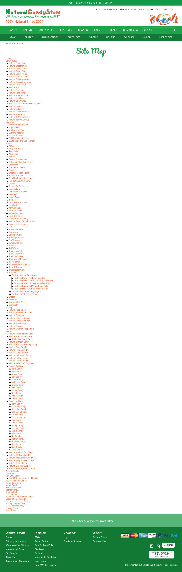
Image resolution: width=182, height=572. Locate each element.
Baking (27, 30)
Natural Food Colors (17, 85)
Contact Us (11, 537)
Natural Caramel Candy (19, 76)
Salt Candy (16, 444)
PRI (10, 227)
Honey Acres (14, 197)
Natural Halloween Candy (20, 355)
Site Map (18, 43)
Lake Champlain (16, 216)
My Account (146, 9)
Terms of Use (99, 541)
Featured (66, 30)
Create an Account (72, 541)
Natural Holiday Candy (18, 358)
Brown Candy (17, 374)
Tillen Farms (14, 262)
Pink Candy (16, 388)
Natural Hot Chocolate (18, 95)
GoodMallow (14, 189)
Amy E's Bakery (16, 148)
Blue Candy (17, 371)
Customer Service (106, 9)
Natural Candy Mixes (18, 74)
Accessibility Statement (17, 561)
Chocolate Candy (19, 409)
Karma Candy (15, 208)
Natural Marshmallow (18, 323)
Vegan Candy (12, 485)
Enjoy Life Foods (16, 175)
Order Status (128, 9)
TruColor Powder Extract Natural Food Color (33, 281)
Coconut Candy (18, 417)
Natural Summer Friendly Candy (23, 344)
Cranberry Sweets (17, 167)
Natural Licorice (16, 106)
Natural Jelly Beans (17, 98)
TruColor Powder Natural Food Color (30, 278)
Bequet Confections (18, 159)
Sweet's (12, 245)
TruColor (12, 272)
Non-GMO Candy (13, 476)
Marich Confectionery (18, 219)
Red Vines (13, 232)
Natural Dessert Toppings (20, 82)
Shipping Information (16, 541)
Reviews (39, 553)
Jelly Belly (13, 205)
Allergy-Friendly (50, 37)
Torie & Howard (15, 267)
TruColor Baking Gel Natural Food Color (31, 286)
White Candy (17, 396)
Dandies (12, 170)
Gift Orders (11, 553)
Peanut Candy (18, 439)
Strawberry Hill (15, 235)
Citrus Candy (17, 414)
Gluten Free (74, 37)
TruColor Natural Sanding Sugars (26, 291)
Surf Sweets (14, 240)
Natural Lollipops (16, 109)
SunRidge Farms (16, 237)
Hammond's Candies (18, 192)
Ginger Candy (17, 423)
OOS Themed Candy (15, 506)
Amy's (11, 146)
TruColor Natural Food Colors (24, 275)
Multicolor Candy (19, 382)
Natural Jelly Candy (17, 101)
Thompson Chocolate (18, 259)
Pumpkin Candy (19, 441)
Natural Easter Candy (18, 361)
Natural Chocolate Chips (19, 321)
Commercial (131, 30)
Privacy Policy (12, 508)
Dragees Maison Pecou (19, 173)
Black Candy (17, 369)
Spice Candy (17, 450)
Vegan (13, 37)
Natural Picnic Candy (18, 463)
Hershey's (13, 194)
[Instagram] (159, 546)
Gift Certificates (16, 135)
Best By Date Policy (45, 545)
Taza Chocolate (16, 251)
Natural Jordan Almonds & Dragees (24, 103)
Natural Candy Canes (18, 68)
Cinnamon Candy (19, 412)
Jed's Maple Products (18, 202)
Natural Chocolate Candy (20, 79)
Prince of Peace (16, 229)
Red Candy (16, 393)
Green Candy (17, 379)
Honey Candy (17, 425)
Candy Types (46, 30)
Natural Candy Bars (17, 63)
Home (9, 43)
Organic (29, 37)
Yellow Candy (18, 398)
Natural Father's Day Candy (21, 334)
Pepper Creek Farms (18, 224)
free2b (12, 183)
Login (66, 537)
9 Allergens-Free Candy (16, 481)
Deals (113, 30)
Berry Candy (17, 404)
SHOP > (109, 2)
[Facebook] (153, 546)
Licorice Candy (18, 428)
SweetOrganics (16, 243)
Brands (83, 30)
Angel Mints (14, 151)
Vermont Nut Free (17, 302)
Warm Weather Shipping (17, 545)
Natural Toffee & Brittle (19, 117)
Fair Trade (129, 37)
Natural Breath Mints (18, 66)
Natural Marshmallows (19, 112)
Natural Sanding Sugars (19, 318)
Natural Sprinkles (16, 315)
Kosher (147, 37)
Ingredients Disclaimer (46, 557)
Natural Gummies (16, 90)
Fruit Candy (17, 420)
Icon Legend (41, 561)
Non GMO (110, 37)
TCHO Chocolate (16, 254)
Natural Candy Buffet (18, 352)
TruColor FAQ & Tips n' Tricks (24, 294)
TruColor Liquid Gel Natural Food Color (31, 289)
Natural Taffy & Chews (19, 120)
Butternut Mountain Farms (21, 162)
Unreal (12, 297)
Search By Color (16, 366)
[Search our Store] (174, 30)
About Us (10, 557)
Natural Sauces (15, 326)
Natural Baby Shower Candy (21, 460)
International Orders (15, 549)
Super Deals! (14, 127)
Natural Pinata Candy (18, 350)
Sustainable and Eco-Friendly (22, 141)
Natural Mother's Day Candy (21, 452)
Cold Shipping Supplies (19, 138)
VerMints (13, 299)
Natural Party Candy (18, 347)
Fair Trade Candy (13, 487)
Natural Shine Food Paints (20, 312)
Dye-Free (93, 37)
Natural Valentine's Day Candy (22, 363)
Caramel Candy (18, 406)
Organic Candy (12, 471)
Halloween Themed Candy (17, 501)
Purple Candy (17, 390)
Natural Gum (14, 87)
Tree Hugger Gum (17, 270)
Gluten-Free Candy (14, 483)
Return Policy (41, 541)
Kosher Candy (12, 490)
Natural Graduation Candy (20, 336)
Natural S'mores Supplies (20, 466)
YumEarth (13, 305)
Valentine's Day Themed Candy (20, 497)
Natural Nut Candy (17, 114)
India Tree (13, 200)
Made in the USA (16, 130)
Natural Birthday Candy (19, 342)
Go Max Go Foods (16, 186)
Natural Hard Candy (17, 93)
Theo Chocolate (16, 256)
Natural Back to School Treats (22, 468)
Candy (13, 30)
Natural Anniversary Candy (21, 458)
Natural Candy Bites (17, 71)
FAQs (37, 537)
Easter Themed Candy (16, 499)
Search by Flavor (16, 401)
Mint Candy (17, 433)
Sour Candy (17, 447)
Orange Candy (18, 385)
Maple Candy (17, 431)
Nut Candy (16, 436)
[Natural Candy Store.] (33, 13)
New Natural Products (18, 125)
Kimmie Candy (15, 210)
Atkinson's (13, 154)
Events (98, 30)
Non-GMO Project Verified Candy (23, 478)
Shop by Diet (165, 37)
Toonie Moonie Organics (19, 264)
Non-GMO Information (45, 565)
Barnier (12, 157)
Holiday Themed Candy (16, 503)
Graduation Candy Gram (22, 339)
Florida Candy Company (19, 181)
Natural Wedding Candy (19, 455)
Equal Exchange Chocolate (21, 178)
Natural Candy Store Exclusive (22, 221)
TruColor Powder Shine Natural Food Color (33, 283)
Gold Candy (17, 377)
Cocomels (13, 165)
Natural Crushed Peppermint (21, 329)
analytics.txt (11, 510)
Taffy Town (14, 248)
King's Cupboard (16, 213)
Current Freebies (16, 133)
